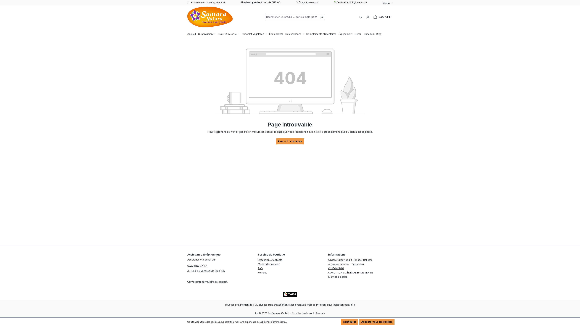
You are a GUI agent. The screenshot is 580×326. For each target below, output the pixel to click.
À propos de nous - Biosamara (346, 264)
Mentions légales (337, 276)
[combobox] (291, 17)
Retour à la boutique (290, 141)
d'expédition (281, 304)
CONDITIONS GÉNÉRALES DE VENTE (350, 272)
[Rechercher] (321, 17)
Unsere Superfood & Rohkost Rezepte (350, 259)
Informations (336, 254)
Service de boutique (271, 254)
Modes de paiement (269, 264)
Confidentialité (336, 268)
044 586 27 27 (197, 265)
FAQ (260, 268)
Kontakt (262, 272)
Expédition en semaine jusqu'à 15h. (208, 2)
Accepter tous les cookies (377, 321)
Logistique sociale (309, 2)
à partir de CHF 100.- (261, 2)
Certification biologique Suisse (351, 2)
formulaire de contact (214, 281)
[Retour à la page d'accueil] (210, 17)
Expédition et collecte (270, 259)
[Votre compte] (368, 17)
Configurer (349, 321)
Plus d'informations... (276, 322)
